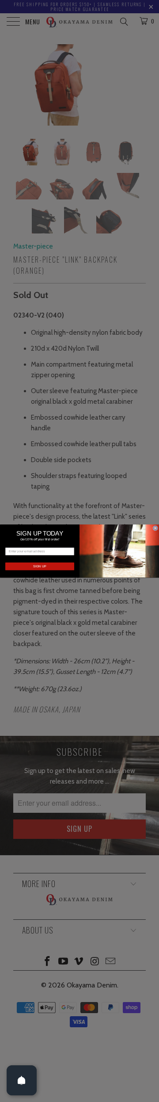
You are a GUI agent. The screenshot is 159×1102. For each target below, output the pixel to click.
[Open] (22, 1080)
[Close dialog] (155, 528)
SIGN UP (39, 566)
